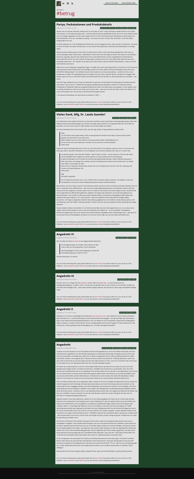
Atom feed (98, 102)
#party (118, 28)
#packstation (132, 28)
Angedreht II (65, 309)
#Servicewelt (132, 238)
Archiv (74, 28)
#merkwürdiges (124, 118)
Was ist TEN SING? (111, 3)
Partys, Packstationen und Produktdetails (84, 24)
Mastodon (72, 104)
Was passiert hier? (129, 3)
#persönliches (105, 28)
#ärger (118, 238)
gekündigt (103, 283)
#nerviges (133, 279)
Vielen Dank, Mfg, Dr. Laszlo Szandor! (81, 114)
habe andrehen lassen (99, 316)
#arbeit (112, 28)
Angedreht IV (65, 234)
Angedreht (64, 344)
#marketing (116, 348)
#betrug (124, 28)
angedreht (84, 283)
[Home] (59, 3)
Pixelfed (80, 104)
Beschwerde (76, 241)
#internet (115, 118)
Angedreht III (65, 276)
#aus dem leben (124, 312)
